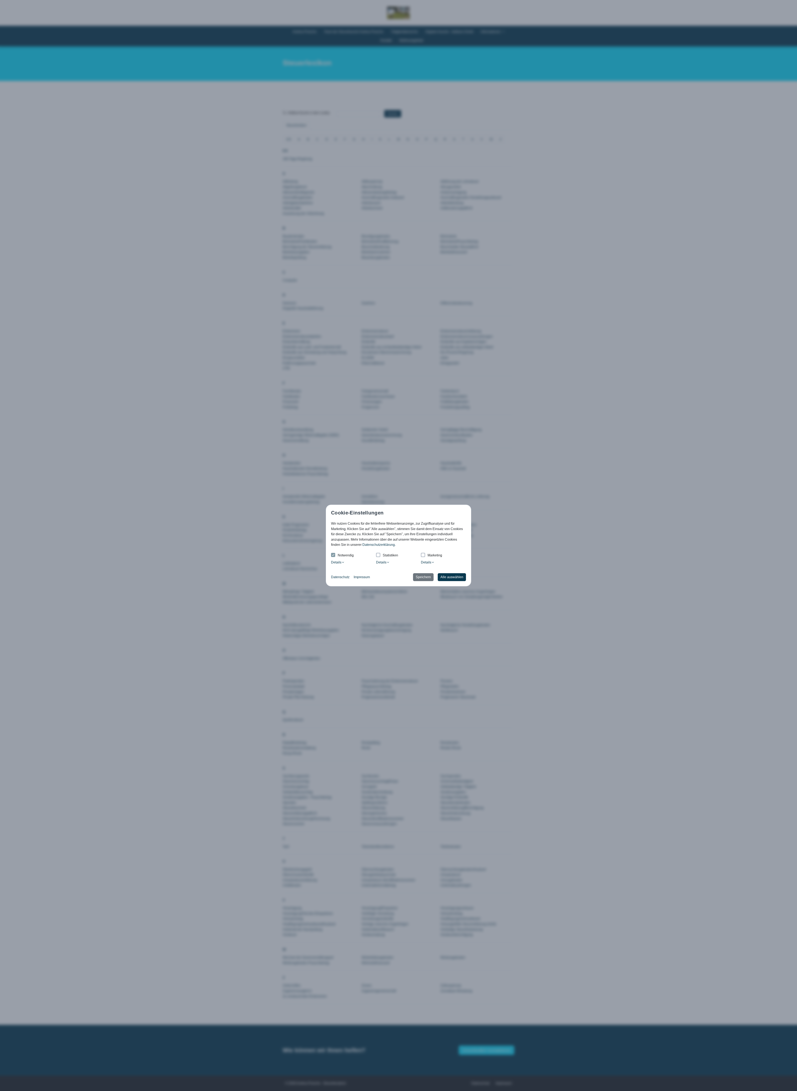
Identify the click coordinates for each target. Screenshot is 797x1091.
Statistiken (390, 555)
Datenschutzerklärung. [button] (379, 544)
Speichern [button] (423, 577)
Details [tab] (336, 562)
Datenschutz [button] (340, 577)
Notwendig (346, 555)
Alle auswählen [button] (451, 577)
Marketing (435, 555)
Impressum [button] (362, 577)
